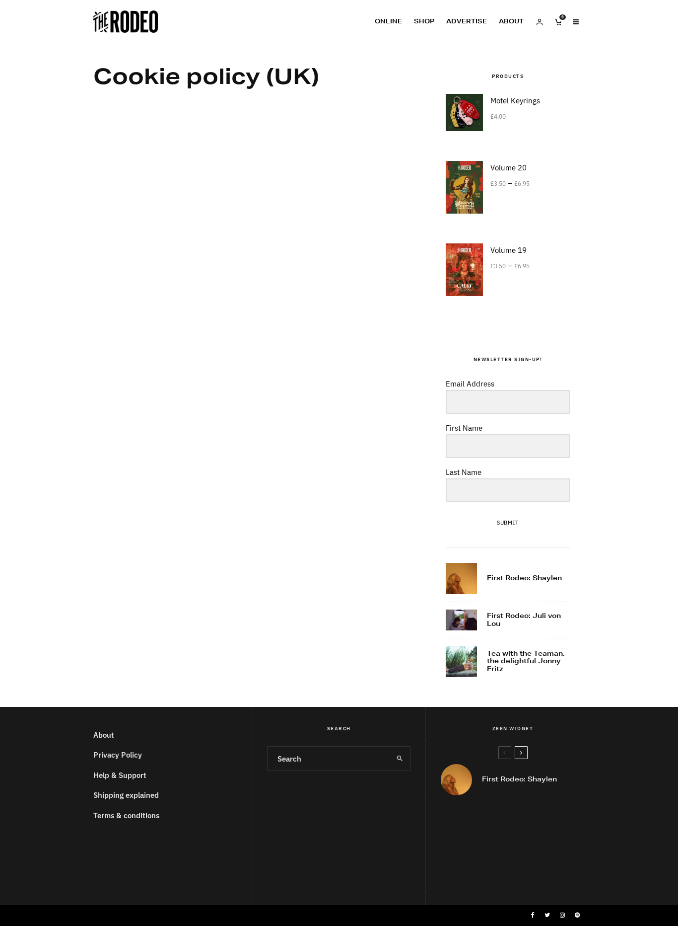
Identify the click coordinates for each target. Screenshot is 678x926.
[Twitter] (547, 915)
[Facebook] (533, 915)
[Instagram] (562, 915)
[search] (399, 759)
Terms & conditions (126, 815)
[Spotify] (577, 915)
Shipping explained (126, 794)
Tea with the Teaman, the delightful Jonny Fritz (526, 661)
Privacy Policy (117, 754)
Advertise (466, 21)
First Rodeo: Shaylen (524, 578)
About (511, 21)
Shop (424, 21)
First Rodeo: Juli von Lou (524, 619)
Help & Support (119, 775)
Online (388, 21)
